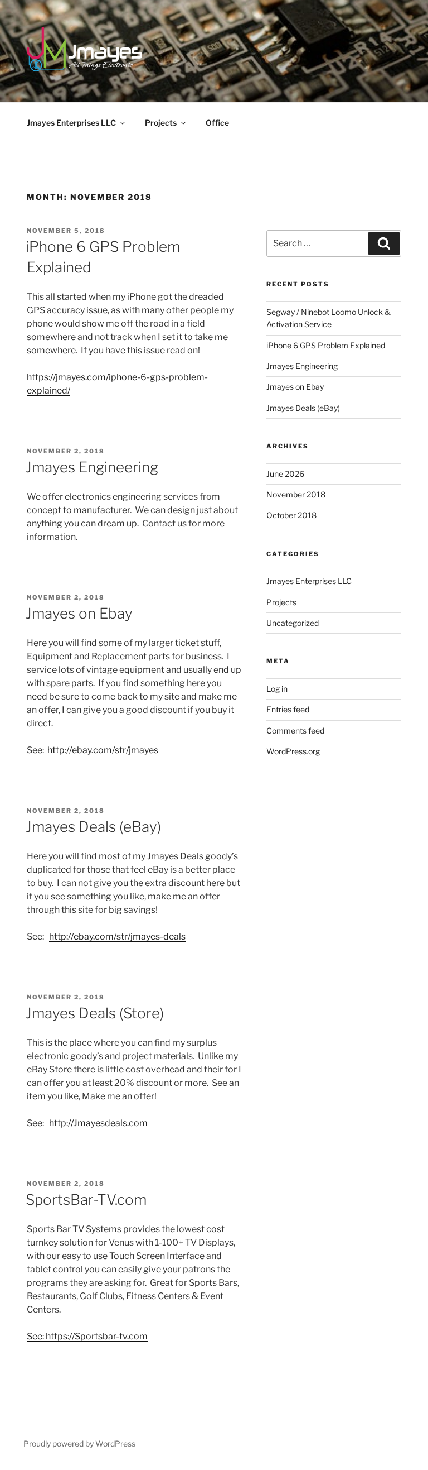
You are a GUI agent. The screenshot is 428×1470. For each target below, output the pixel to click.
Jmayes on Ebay (79, 613)
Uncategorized (292, 623)
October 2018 (291, 515)
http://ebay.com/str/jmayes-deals (117, 936)
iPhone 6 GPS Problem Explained (325, 345)
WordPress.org (293, 751)
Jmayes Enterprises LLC (71, 122)
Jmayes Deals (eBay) (93, 826)
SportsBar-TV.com (86, 1199)
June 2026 (285, 473)
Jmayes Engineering (92, 467)
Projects (161, 122)
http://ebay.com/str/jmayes (102, 750)
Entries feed (287, 709)
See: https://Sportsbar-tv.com (87, 1336)
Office (217, 122)
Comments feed (295, 730)
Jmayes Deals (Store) (95, 1013)
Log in (277, 688)
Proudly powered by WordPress (79, 1443)
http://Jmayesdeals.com (98, 1123)
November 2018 (295, 494)
